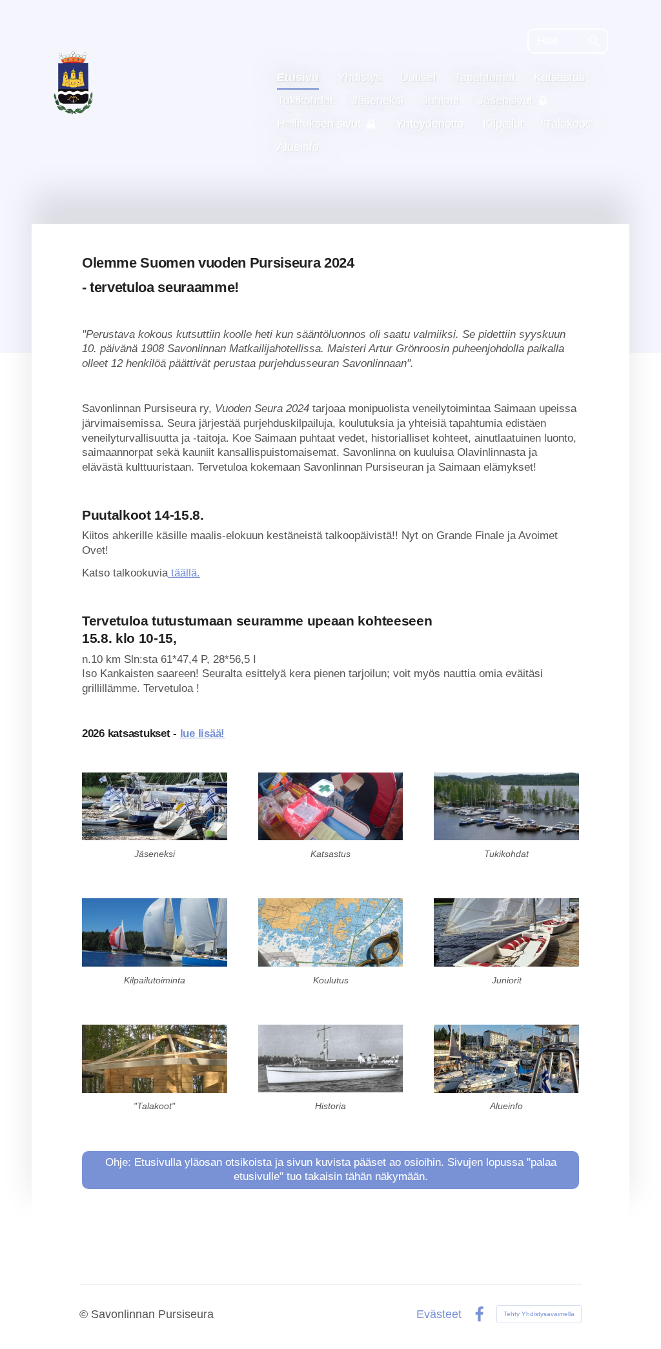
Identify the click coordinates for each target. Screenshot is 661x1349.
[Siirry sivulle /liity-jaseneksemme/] (154, 806)
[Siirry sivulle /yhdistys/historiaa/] (330, 1058)
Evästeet (439, 1315)
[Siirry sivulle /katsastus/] (330, 806)
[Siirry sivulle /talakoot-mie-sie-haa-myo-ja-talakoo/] (154, 1058)
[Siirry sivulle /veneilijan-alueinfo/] (506, 1058)
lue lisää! (202, 733)
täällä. (184, 573)
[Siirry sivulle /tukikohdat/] (506, 806)
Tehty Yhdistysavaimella (539, 1313)
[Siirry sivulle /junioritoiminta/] (506, 932)
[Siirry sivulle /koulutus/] (330, 932)
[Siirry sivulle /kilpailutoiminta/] (154, 932)
